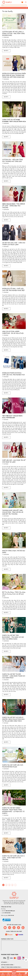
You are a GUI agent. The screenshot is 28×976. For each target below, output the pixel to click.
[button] (26, 960)
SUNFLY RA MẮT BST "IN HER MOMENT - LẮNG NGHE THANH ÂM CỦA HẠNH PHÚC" (13, 676)
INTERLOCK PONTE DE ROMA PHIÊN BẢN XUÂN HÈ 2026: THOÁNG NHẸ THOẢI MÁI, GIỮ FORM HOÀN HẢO (14, 75)
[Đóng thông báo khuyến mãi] (26, 8)
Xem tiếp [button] (6, 50)
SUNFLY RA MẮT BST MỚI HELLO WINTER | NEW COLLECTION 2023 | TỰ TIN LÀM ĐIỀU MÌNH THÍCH (13, 719)
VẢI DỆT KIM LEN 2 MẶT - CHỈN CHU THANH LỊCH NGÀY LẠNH (13, 243)
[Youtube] (9, 927)
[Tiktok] (18, 927)
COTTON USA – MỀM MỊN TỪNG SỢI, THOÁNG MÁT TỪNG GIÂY (12, 160)
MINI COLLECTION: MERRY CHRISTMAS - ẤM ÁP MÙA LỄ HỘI (13, 332)
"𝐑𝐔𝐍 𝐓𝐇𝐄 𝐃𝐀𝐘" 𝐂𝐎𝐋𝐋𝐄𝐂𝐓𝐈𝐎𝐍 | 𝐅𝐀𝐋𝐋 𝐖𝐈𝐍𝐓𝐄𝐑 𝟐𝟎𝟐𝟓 (12, 416)
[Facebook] (5, 927)
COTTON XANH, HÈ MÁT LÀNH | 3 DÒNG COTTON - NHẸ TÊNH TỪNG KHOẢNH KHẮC (13, 33)
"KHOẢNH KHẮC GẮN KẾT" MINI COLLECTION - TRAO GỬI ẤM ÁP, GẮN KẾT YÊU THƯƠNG (12, 512)
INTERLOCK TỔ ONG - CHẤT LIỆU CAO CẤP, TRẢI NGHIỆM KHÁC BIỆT (13, 289)
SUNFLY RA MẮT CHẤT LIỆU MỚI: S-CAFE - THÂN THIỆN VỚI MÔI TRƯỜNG (13, 857)
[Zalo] (23, 927)
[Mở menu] (26, 2)
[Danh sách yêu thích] (22, 2)
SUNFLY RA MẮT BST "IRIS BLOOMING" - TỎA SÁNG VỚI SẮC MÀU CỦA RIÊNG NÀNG (13, 637)
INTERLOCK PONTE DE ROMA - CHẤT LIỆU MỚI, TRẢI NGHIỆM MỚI (13, 374)
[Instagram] (14, 927)
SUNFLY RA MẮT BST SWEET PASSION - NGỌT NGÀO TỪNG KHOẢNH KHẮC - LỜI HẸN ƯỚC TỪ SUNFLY (13, 810)
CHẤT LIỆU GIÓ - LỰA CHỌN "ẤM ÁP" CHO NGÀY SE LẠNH (14, 461)
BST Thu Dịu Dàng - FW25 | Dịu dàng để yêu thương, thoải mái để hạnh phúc (13, 594)
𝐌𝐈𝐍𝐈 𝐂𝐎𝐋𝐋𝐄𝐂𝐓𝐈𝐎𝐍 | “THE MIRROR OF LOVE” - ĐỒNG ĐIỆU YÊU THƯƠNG (13, 205)
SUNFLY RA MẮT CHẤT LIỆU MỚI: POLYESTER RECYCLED (12, 766)
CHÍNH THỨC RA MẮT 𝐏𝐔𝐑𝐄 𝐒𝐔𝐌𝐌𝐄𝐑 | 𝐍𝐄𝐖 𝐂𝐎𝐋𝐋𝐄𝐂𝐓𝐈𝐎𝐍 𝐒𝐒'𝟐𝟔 (14, 120)
